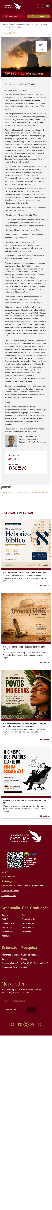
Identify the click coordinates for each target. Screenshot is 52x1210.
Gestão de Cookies (8, 896)
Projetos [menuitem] (25, 967)
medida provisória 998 (39, 492)
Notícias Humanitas (39, 25)
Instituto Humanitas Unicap (19, 25)
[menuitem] (13, 16)
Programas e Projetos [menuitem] (11, 967)
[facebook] (19, 1024)
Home (4, 25)
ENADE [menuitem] (5, 919)
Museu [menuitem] (24, 959)
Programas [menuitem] (26, 931)
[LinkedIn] (19, 468)
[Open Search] (37, 6)
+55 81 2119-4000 (8, 876)
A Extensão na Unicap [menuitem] (11, 955)
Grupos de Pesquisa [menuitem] (30, 955)
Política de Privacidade (10, 891)
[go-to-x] (18, 6)
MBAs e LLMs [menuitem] (28, 923)
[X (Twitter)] (15, 468)
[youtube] (32, 1024)
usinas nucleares (22, 492)
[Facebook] (10, 468)
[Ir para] (26, 836)
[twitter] (39, 1024)
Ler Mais (43, 586)
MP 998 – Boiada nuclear (13, 27)
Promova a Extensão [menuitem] (10, 963)
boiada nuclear (7, 492)
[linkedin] (26, 1024)
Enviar (31, 1010)
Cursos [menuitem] (5, 915)
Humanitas (6, 487)
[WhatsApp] (24, 468)
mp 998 (4, 495)
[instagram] (12, 1024)
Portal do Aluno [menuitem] (8, 931)
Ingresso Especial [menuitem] (9, 923)
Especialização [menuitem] (28, 919)
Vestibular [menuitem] (6, 936)
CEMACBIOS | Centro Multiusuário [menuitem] (35, 963)
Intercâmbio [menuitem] (7, 927)
